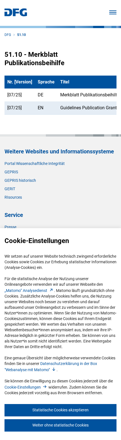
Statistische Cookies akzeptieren (60, 410)
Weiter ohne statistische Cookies (60, 425)
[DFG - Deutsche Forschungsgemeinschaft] (16, 14)
